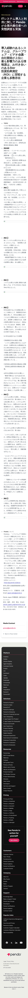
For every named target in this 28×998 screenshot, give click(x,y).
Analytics (5, 656)
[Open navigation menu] (25, 6)
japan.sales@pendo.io (15, 593)
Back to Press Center (11, 634)
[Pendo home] (7, 6)
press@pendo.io (9, 628)
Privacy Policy (10, 961)
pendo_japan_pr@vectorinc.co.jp (14, 604)
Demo (20, 6)
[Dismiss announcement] (26, 1)
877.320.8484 (7, 967)
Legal (4, 961)
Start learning (20, 1)
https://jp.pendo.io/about (12, 582)
